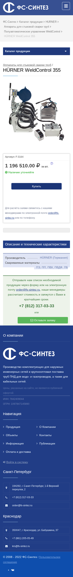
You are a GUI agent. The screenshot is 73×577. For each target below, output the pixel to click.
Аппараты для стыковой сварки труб (27, 64)
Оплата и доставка (18, 451)
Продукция (13, 426)
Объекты (12, 435)
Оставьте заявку (44, 320)
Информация (15, 443)
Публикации (47, 443)
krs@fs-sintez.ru (21, 546)
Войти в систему (17, 462)
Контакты (45, 435)
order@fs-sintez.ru (28, 289)
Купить (36, 186)
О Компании (47, 426)
